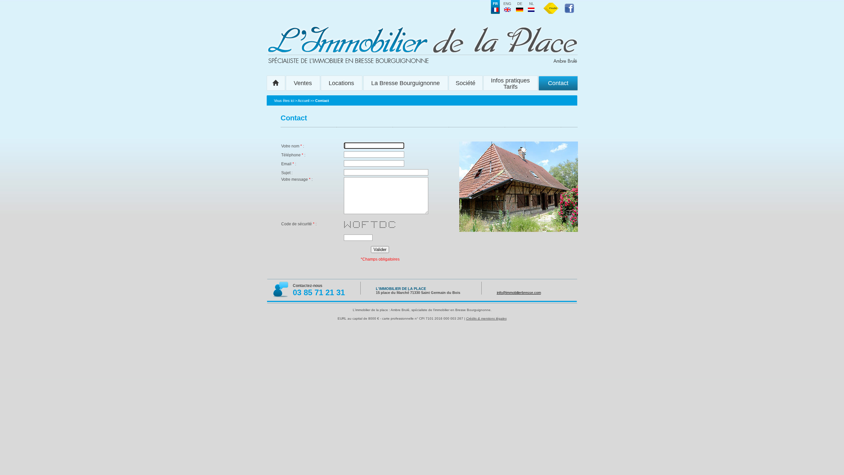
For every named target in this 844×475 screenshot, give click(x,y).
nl (531, 4)
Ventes (303, 83)
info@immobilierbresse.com (519, 293)
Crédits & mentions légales (486, 318)
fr (495, 4)
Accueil (303, 101)
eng (507, 4)
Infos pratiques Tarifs (510, 83)
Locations (341, 83)
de (519, 4)
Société (465, 83)
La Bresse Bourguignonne (405, 83)
